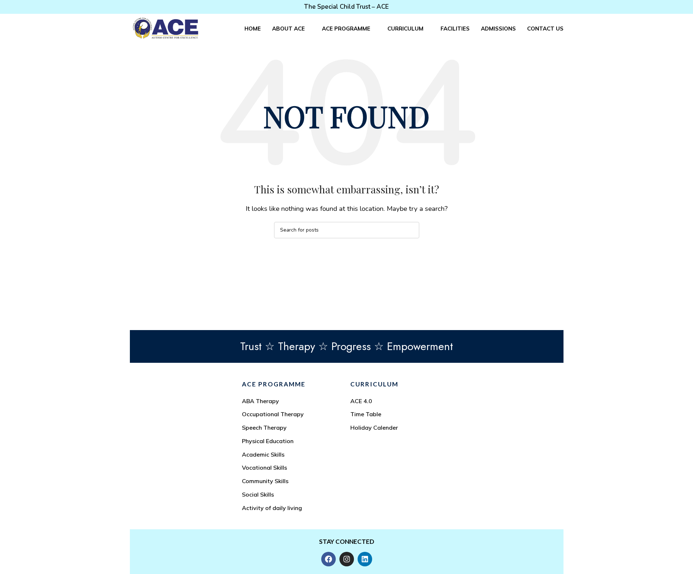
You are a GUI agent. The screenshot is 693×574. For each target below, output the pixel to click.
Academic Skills (263, 454)
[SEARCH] (411, 230)
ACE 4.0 (361, 401)
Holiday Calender (374, 427)
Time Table (365, 414)
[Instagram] (346, 559)
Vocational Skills (264, 467)
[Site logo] (165, 28)
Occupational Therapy (273, 414)
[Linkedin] (365, 559)
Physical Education (268, 441)
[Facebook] (328, 559)
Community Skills (265, 481)
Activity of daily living (272, 507)
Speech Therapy (264, 427)
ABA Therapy (260, 401)
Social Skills (258, 494)
